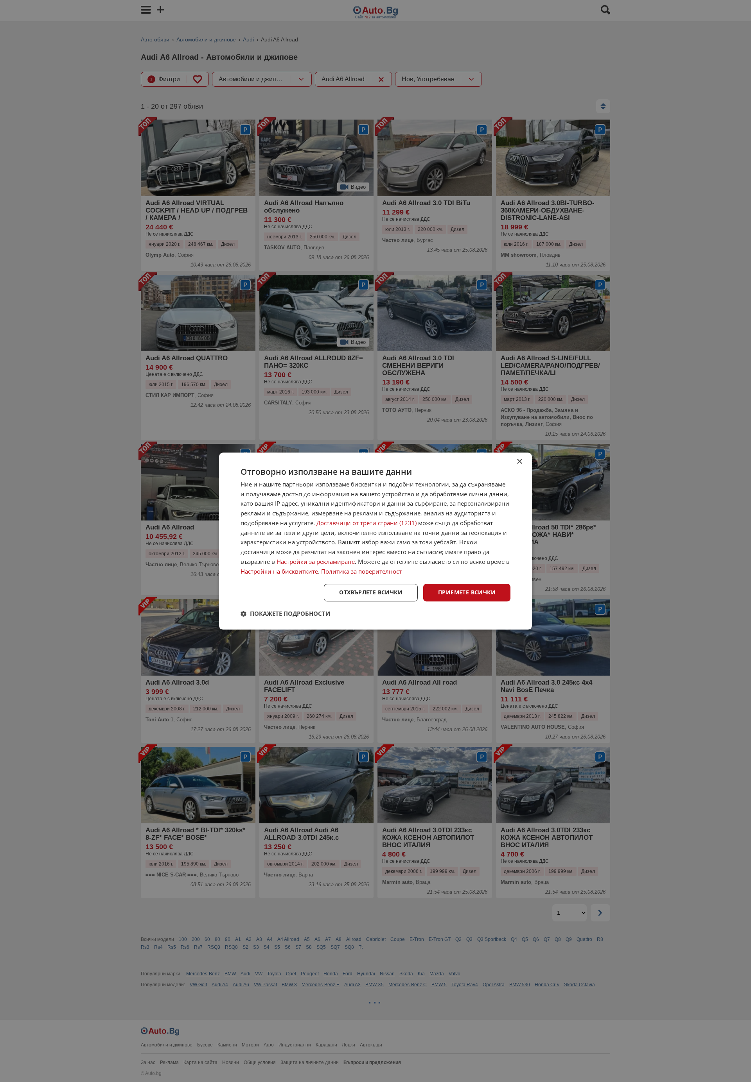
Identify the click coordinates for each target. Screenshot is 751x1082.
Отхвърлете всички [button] (370, 592)
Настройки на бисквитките (279, 571)
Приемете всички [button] (467, 592)
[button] (285, 613)
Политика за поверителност (361, 571)
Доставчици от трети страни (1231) (366, 523)
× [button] (519, 462)
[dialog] (375, 541)
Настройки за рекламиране (316, 561)
